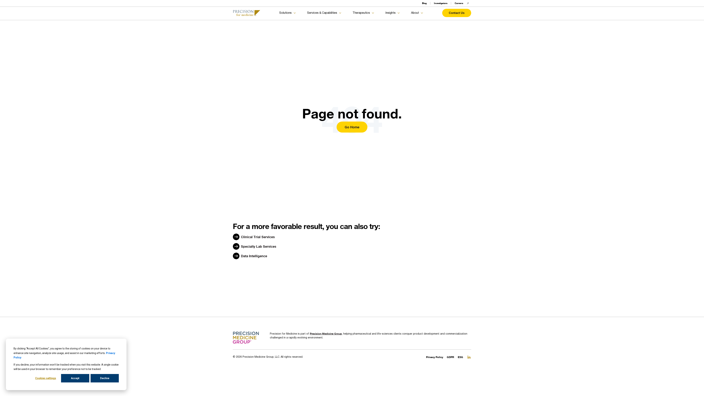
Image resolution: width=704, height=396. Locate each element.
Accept (75, 378)
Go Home (352, 127)
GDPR (450, 357)
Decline (104, 378)
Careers (459, 3)
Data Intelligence (254, 256)
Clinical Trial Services (258, 237)
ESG (460, 357)
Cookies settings (45, 378)
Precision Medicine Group (326, 333)
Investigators (440, 3)
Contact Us (457, 13)
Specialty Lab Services (258, 246)
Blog (424, 3)
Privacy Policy (434, 357)
